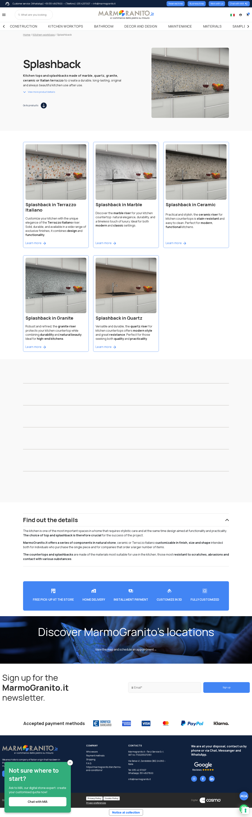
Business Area (196, 3)
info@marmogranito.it (139, 779)
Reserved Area (175, 3)
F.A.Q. (89, 763)
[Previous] (3, 26)
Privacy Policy (94, 798)
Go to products (30, 105)
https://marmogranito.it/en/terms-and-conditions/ (103, 769)
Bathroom (103, 26)
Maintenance (180, 26)
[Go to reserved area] (241, 15)
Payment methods (95, 755)
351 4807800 (146, 773)
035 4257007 (83, 3)
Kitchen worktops (65, 26)
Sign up (226, 687)
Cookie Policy (111, 798)
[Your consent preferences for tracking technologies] (245, 810)
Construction (23, 26)
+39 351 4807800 (53, 3)
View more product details (41, 92)
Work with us (216, 3)
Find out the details (50, 520)
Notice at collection (126, 812)
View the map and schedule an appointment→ (126, 649)
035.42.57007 (139, 770)
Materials (212, 26)
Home (26, 34)
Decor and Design (140, 26)
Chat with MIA (237, 3)
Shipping (90, 759)
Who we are (92, 751)
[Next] (248, 26)
